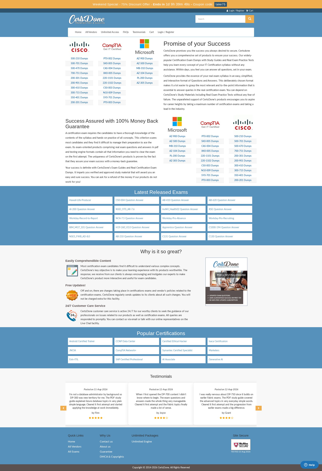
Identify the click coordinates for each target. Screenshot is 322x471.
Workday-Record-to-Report (83, 218)
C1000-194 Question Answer (224, 227)
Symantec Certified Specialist (177, 350)
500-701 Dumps (79, 63)
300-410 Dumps (79, 88)
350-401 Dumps (79, 97)
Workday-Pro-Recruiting (221, 218)
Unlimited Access (110, 32)
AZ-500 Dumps (145, 63)
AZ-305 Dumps (145, 83)
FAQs (126, 32)
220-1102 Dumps (112, 83)
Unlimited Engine (142, 441)
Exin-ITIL (73, 359)
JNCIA (72, 350)
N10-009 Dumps (112, 93)
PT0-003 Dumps (112, 102)
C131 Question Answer (174, 236)
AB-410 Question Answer (175, 200)
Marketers (214, 350)
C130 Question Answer (221, 236)
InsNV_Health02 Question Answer (180, 209)
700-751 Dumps (79, 73)
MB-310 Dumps (144, 68)
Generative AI (216, 359)
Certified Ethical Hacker (174, 341)
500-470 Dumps (79, 68)
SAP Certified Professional (129, 359)
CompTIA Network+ (126, 350)
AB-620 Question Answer (222, 200)
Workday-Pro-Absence (174, 218)
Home (78, 32)
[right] (259, 408)
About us (105, 446)
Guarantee (106, 451)
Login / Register (236, 11)
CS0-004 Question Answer (129, 200)
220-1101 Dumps (112, 78)
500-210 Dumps (79, 58)
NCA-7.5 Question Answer (129, 218)
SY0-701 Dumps (112, 97)
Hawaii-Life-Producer (80, 200)
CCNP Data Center (125, 341)
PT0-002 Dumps (112, 58)
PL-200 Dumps (144, 78)
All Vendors (91, 32)
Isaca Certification (218, 341)
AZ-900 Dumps (145, 58)
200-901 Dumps (79, 83)
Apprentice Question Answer (177, 227)
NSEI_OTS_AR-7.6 (125, 209)
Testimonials (139, 32)
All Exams (73, 451)
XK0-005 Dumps (112, 73)
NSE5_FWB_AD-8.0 (79, 236)
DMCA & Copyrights (112, 456)
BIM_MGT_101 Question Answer (86, 227)
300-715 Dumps (79, 93)
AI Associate (168, 359)
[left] (63, 408)
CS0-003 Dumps (112, 88)
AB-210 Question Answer (129, 236)
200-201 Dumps (79, 102)
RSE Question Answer (220, 209)
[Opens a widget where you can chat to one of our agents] (309, 465)
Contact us (106, 441)
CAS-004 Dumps (112, 68)
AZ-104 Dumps (145, 73)
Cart (250, 11)
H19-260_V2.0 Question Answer (132, 227)
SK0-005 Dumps (112, 63)
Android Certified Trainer (82, 341)
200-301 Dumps (79, 78)
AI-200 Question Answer (82, 209)
